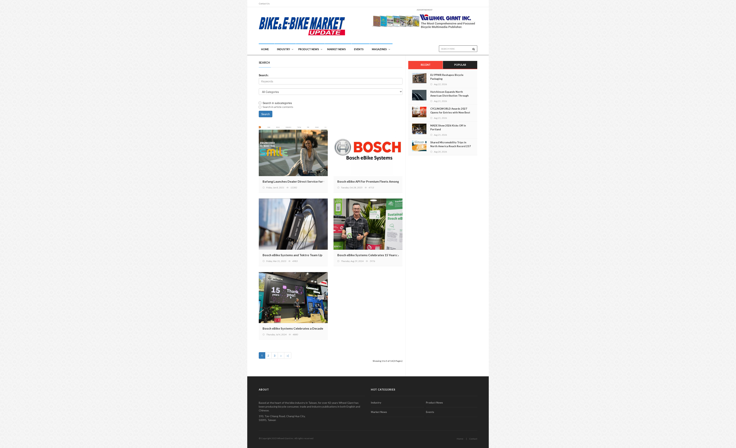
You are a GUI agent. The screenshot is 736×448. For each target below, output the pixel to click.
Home (265, 49)
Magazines (379, 49)
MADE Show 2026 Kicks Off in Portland (448, 127)
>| (288, 355)
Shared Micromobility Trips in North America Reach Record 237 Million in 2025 (450, 146)
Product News (308, 49)
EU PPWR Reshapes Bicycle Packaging (446, 76)
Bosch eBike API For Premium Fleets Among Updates (374, 181)
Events (359, 49)
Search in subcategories (277, 103)
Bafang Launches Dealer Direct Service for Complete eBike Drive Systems (315, 181)
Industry (376, 402)
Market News (336, 49)
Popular (460, 64)
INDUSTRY (283, 49)
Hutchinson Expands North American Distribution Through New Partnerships (449, 95)
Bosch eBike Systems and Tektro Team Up (292, 255)
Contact (473, 438)
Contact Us (264, 3)
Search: (264, 75)
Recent (425, 64)
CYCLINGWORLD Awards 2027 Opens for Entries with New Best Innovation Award (450, 112)
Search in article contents (278, 106)
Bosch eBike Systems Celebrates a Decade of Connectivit (303, 328)
